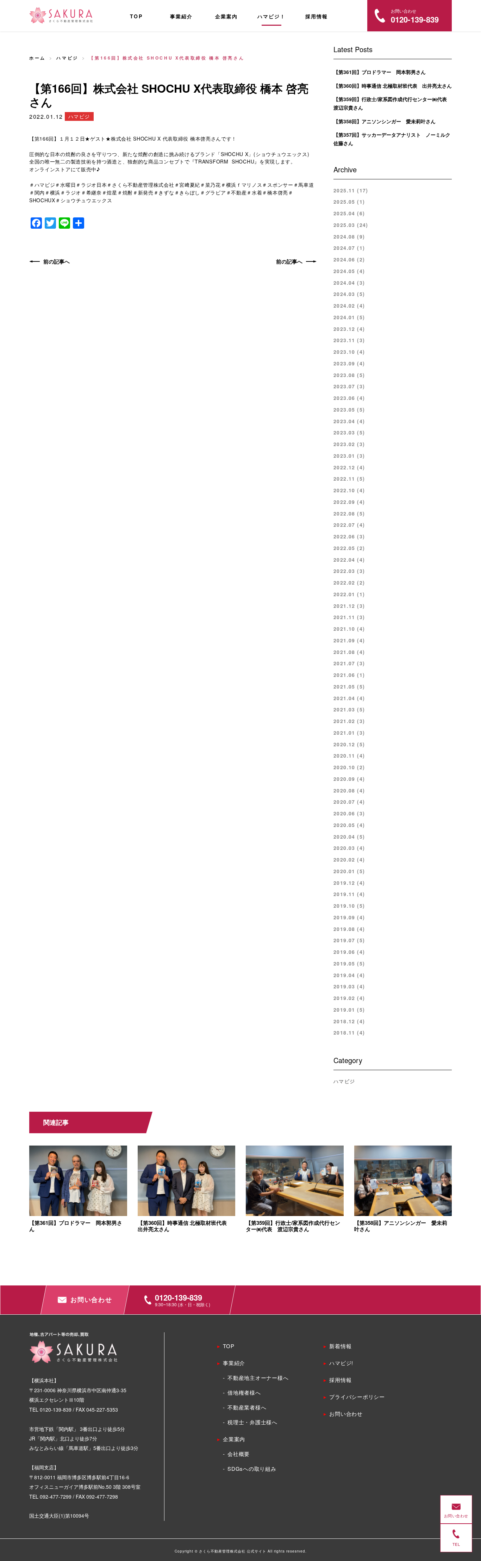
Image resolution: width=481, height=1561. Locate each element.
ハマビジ (67, 58)
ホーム (37, 58)
